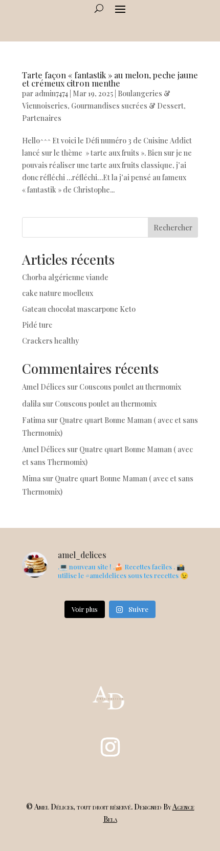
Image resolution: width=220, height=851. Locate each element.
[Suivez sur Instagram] (110, 747)
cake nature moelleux (57, 293)
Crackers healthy (50, 341)
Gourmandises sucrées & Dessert (127, 106)
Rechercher (172, 227)
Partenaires (41, 118)
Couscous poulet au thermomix (131, 387)
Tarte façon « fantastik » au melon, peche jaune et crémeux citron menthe (110, 79)
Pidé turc (37, 325)
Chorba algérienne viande (65, 277)
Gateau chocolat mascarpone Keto (79, 309)
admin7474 (51, 93)
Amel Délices (43, 387)
